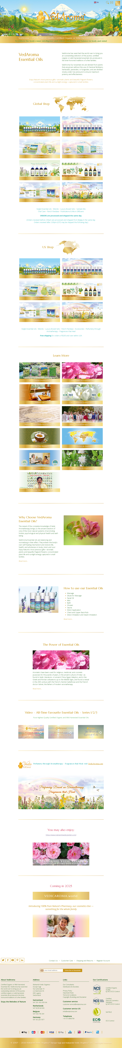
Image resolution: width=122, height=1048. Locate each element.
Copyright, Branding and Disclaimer (74, 997)
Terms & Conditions (69, 995)
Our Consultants (68, 985)
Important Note (68, 993)
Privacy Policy (67, 991)
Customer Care (67, 960)
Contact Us (53, 960)
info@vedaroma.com (70, 1011)
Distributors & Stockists (71, 987)
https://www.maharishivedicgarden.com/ (61, 835)
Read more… (23, 561)
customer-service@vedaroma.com (74, 1004)
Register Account (103, 960)
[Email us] (111, 2)
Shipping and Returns (84, 960)
